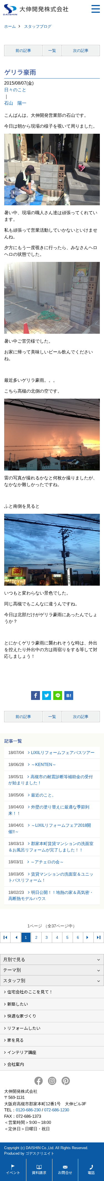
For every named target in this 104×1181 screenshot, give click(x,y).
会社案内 (15, 1064)
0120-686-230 (28, 1109)
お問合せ (65, 1172)
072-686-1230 (56, 1109)
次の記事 (80, 50)
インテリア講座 (21, 1052)
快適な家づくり (21, 1016)
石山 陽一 (15, 103)
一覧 (52, 50)
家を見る (15, 1040)
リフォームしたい (23, 1028)
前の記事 (23, 50)
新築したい (17, 1004)
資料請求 (39, 1172)
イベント (13, 1172)
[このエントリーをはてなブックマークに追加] (68, 695)
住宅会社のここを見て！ (30, 992)
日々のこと (15, 89)
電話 (91, 1172)
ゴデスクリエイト (40, 1153)
